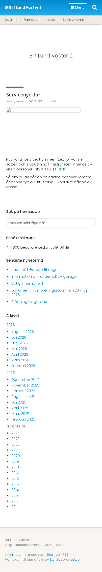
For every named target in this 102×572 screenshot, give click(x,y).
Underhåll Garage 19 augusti (36, 269)
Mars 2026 (20, 360)
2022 (15, 444)
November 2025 (25, 385)
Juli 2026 (18, 337)
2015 (15, 484)
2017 (14, 472)
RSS (66, 554)
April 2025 (19, 408)
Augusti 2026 (22, 331)
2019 (15, 461)
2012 (15, 501)
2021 (15, 450)
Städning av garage (29, 301)
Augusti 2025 (22, 396)
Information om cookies (24, 554)
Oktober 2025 (23, 390)
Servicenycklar (73, 20)
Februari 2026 (23, 365)
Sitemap (53, 554)
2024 (15, 433)
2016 (15, 478)
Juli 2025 (18, 402)
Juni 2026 (19, 343)
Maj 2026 (19, 348)
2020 (15, 455)
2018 (15, 467)
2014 (15, 489)
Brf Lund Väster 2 (51, 55)
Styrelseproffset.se (65, 559)
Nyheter (51, 20)
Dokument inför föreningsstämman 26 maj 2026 (49, 292)
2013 (15, 495)
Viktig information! (27, 283)
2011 (14, 506)
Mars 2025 (20, 413)
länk (61, 169)
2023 (15, 438)
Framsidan (32, 20)
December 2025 (25, 379)
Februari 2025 (23, 419)
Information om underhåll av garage (43, 276)
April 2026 (19, 354)
